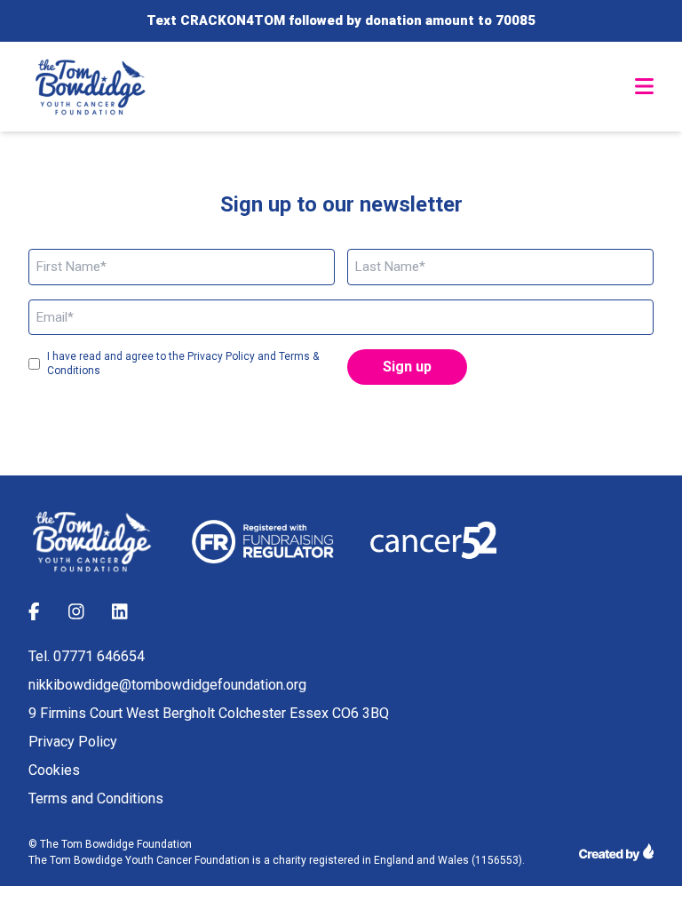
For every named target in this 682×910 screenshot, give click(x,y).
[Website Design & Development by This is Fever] (616, 852)
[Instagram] (76, 614)
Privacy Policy (72, 741)
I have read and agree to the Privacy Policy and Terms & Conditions (183, 363)
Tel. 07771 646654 (86, 656)
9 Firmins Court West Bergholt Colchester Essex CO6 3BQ (208, 713)
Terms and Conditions (95, 798)
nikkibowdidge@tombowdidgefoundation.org (167, 684)
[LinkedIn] (120, 614)
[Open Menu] (644, 86)
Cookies (54, 770)
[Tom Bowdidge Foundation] (92, 87)
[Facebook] (34, 614)
